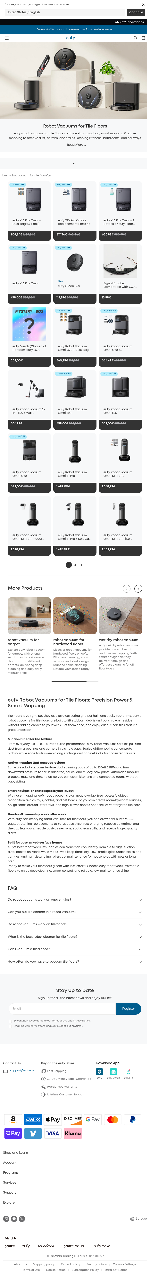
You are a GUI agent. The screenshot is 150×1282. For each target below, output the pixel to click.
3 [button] (81, 565)
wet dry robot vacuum (118, 640)
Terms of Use (59, 1021)
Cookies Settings (124, 1264)
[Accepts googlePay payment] (92, 1120)
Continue (136, 12)
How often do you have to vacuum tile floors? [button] (43, 961)
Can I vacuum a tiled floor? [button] (29, 949)
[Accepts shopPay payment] (13, 1133)
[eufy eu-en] (70, 38)
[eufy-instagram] (6, 1219)
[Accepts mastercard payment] (112, 1120)
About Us (20, 1264)
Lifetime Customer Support (66, 1094)
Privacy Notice (81, 1021)
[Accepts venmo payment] (33, 1133)
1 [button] (68, 564)
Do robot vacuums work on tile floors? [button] (37, 924)
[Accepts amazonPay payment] (13, 1120)
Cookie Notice (56, 1270)
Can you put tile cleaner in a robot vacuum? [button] (42, 912)
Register (128, 1008)
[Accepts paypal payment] (132, 1120)
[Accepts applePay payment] (52, 1120)
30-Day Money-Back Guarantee (69, 1079)
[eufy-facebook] (14, 1219)
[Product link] (29, 198)
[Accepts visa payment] (52, 1133)
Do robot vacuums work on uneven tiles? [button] (39, 899)
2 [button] (75, 565)
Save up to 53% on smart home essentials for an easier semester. (75, 29)
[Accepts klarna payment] (72, 1133)
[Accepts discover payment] (72, 1120)
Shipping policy (44, 1264)
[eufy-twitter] (22, 1219)
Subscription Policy (85, 1270)
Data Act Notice (116, 1270)
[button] (143, 5)
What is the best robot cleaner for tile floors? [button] (42, 936)
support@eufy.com (23, 1070)
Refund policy (70, 1264)
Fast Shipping (56, 1071)
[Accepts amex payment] (33, 1120)
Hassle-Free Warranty (62, 1087)
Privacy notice (97, 1264)
